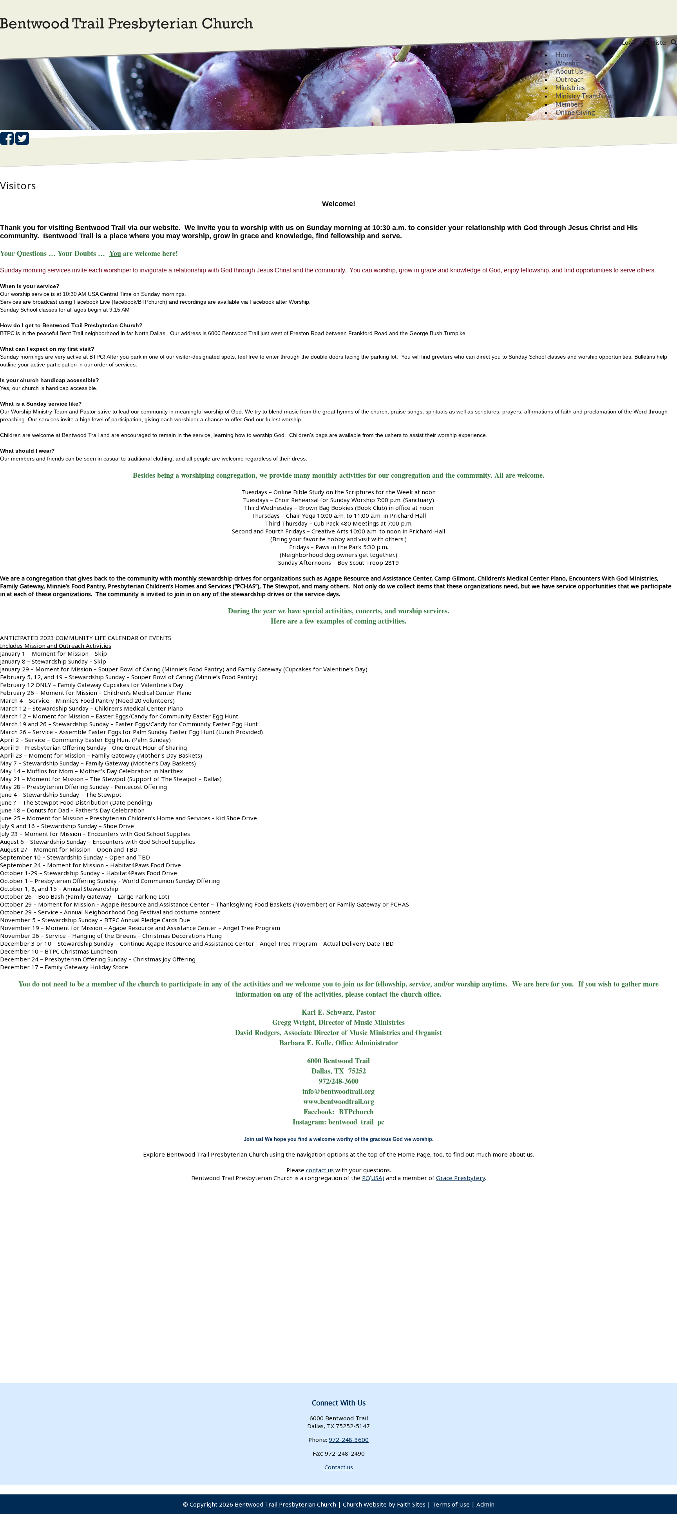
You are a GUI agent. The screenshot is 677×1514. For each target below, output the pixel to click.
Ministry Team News (586, 96)
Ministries (570, 87)
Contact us (338, 1467)
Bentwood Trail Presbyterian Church (285, 1504)
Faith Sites (411, 1504)
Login (629, 42)
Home (565, 55)
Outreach (570, 79)
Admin (485, 1504)
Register (656, 42)
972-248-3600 (349, 1439)
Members (569, 104)
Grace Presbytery (460, 1178)
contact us (320, 1170)
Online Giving (575, 112)
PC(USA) (373, 1178)
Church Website (365, 1504)
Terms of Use (451, 1504)
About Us (569, 71)
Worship (568, 63)
